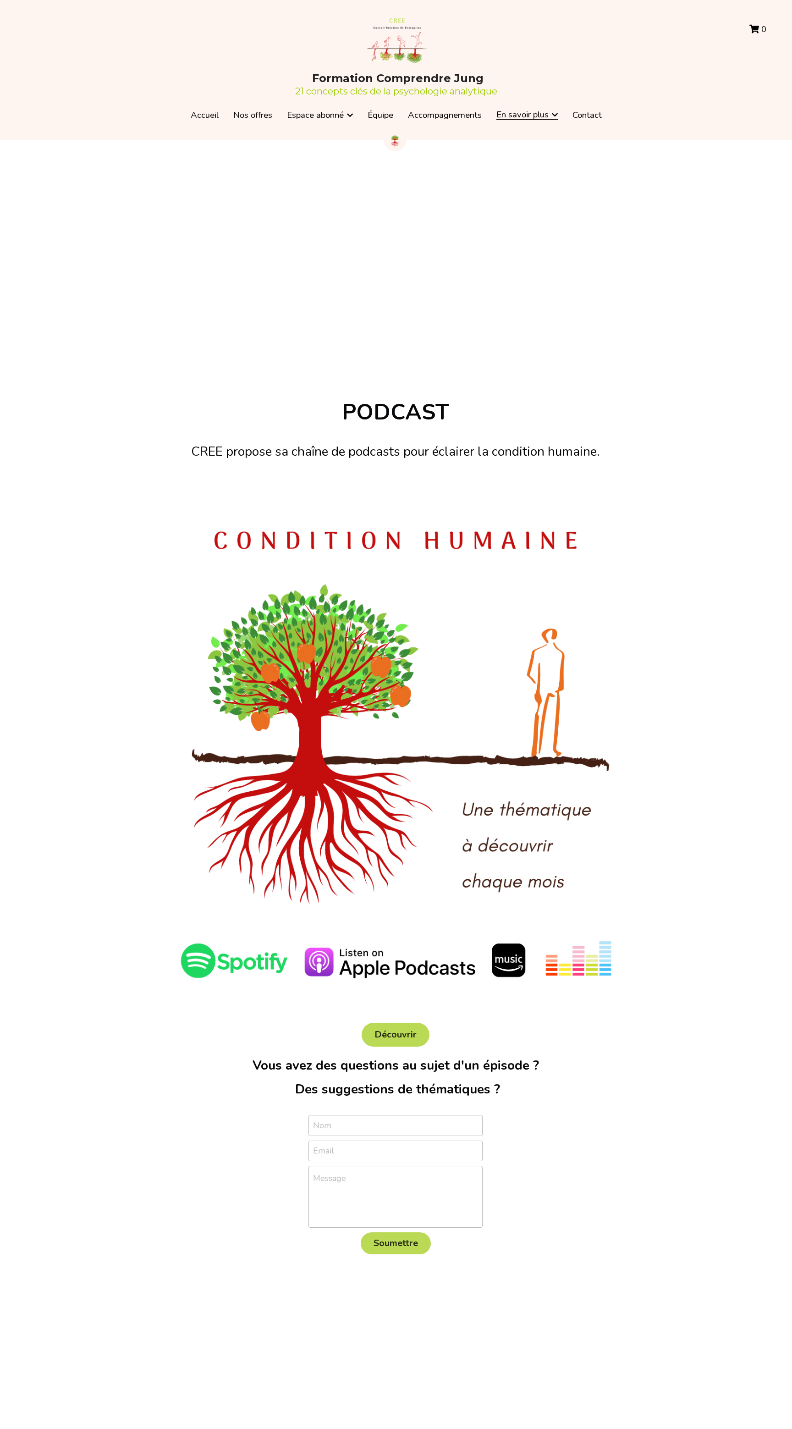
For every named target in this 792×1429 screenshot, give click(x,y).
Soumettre (396, 1243)
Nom (322, 1125)
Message (329, 1178)
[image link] (396, 743)
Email (323, 1150)
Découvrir (395, 1034)
